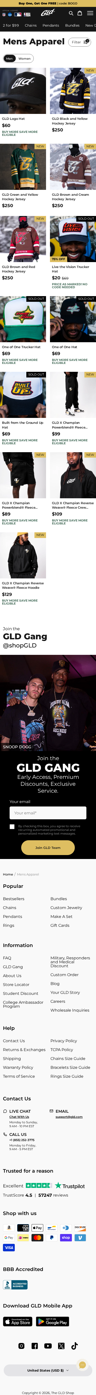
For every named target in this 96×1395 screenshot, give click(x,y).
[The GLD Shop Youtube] (48, 1346)
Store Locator (16, 984)
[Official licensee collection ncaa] (10, 15)
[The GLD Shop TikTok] (74, 1346)
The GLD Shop (62, 1393)
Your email (20, 801)
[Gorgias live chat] (82, 1365)
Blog (55, 983)
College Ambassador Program (23, 1004)
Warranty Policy (18, 1067)
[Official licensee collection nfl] (3, 15)
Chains (9, 907)
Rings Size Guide (66, 1076)
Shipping (12, 1058)
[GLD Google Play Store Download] (52, 1322)
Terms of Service (19, 1076)
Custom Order (64, 974)
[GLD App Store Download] (17, 1322)
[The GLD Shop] (48, 14)
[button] (71, 13)
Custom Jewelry (66, 907)
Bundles (58, 898)
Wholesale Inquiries (69, 1010)
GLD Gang (13, 967)
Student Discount (20, 993)
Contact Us (14, 1040)
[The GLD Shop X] (61, 1346)
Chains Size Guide (67, 1058)
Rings (8, 925)
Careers (57, 1001)
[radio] (9, 58)
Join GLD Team (48, 848)
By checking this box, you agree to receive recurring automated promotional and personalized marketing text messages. (49, 829)
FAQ (7, 958)
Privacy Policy (63, 1040)
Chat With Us (19, 1116)
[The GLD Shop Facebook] (34, 1346)
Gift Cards (59, 925)
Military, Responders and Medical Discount (70, 962)
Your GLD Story (65, 992)
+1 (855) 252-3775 (21, 1140)
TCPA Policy (61, 1049)
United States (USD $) (45, 1370)
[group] (48, 3)
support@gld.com (69, 1116)
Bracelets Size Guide (70, 1067)
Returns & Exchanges (24, 1049)
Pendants (12, 916)
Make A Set (61, 916)
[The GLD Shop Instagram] (21, 1346)
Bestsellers (13, 898)
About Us (12, 975)
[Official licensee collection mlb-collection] (17, 15)
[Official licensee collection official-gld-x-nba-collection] (27, 15)
